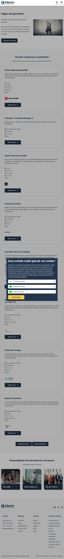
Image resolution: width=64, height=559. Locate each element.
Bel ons (56, 4)
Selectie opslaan (16, 297)
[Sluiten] (55, 261)
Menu (62, 4)
